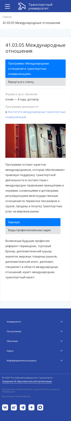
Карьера (14, 222)
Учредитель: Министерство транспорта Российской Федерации (30, 390)
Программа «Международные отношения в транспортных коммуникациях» (28, 69)
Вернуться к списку (21, 82)
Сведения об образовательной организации (27, 381)
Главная (7, 16)
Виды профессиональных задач (29, 230)
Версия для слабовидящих (16, 396)
